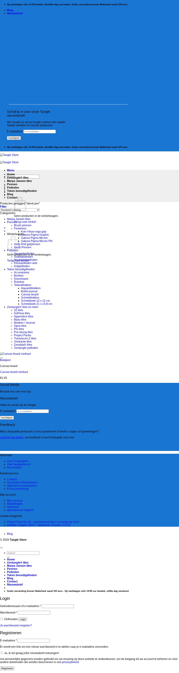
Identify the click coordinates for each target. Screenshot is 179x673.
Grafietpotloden (23, 256)
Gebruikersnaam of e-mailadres (20, 606)
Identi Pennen (22, 247)
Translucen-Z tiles (25, 338)
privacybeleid (70, 662)
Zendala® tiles (23, 344)
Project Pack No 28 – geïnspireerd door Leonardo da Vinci (43, 521)
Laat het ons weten (11, 437)
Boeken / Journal (24, 322)
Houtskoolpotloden (25, 259)
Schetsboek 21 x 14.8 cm (36, 303)
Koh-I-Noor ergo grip (33, 231)
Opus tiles (20, 325)
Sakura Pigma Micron (34, 237)
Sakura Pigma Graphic (35, 234)
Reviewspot (14, 467)
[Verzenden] (8, 557)
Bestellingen (15, 503)
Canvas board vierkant (14, 371)
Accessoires (21, 272)
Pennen (12, 184)
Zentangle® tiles (17, 177)
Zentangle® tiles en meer (22, 307)
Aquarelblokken (31, 288)
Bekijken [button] (5, 360)
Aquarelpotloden (24, 253)
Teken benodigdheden (22, 190)
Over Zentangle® (17, 461)
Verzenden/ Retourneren (22, 482)
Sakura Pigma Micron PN (36, 241)
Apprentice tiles (23, 316)
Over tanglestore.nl (18, 464)
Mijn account (15, 500)
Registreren (7, 668)
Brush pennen (22, 225)
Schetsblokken (30, 297)
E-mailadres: (15, 131)
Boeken (19, 275)
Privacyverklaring (17, 488)
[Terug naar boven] (1, 547)
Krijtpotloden (22, 266)
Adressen (13, 506)
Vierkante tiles (23, 341)
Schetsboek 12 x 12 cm (35, 300)
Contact (12, 197)
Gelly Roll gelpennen (27, 244)
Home (11, 174)
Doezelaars (21, 278)
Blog (10, 10)
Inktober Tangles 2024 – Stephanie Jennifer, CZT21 (39, 525)
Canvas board (29, 294)
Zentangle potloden (26, 347)
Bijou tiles (20, 319)
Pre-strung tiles (23, 332)
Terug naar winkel (25, 221)
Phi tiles (19, 329)
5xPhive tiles (22, 313)
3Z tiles (18, 310)
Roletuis (19, 281)
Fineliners (20, 228)
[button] (15, 13)
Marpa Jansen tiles (19, 180)
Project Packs (22, 335)
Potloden (13, 187)
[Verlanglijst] (1, 357)
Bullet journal (29, 291)
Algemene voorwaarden (22, 485)
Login (23, 619)
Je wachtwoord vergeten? (16, 625)
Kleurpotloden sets (25, 263)
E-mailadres (8, 640)
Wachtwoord (8, 612)
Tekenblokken (22, 285)
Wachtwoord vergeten (20, 510)
